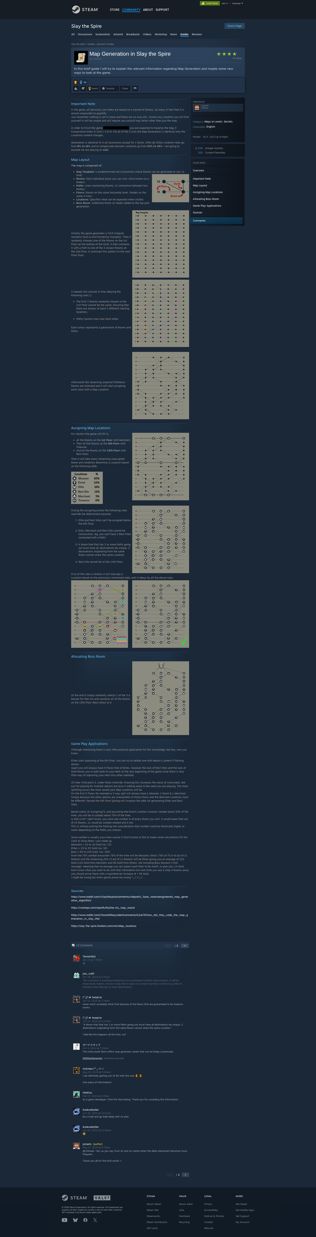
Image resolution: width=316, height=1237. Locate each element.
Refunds (208, 1228)
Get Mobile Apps (245, 1210)
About (148, 9)
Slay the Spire (78, 44)
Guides (91, 44)
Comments (199, 220)
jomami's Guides (105, 44)
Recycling (184, 1222)
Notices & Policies (214, 1216)
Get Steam (241, 1204)
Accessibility (211, 1210)
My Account (242, 1222)
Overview (198, 170)
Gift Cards (152, 1228)
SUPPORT (162, 9)
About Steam (154, 1204)
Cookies (208, 1222)
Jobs (181, 1210)
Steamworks (153, 1216)
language (236, 3)
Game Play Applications (207, 205)
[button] (75, 82)
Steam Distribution (157, 1222)
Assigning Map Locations (208, 192)
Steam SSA (153, 1210)
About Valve (186, 1204)
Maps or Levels (213, 121)
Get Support (242, 1216)
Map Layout (200, 185)
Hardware (184, 1216)
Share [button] (125, 88)
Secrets (228, 121)
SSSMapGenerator (93, 1058)
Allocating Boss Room (206, 198)
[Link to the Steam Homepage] (85, 12)
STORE (115, 9)
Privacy (208, 1204)
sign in (225, 3)
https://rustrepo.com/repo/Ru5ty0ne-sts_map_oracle (103, 907)
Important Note (202, 178)
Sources (197, 212)
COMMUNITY (131, 9)
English (210, 126)
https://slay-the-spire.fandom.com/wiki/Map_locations (103, 925)
